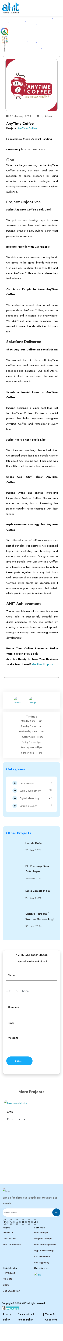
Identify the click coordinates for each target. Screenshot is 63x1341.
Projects (7, 1278)
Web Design (41, 1232)
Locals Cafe (33, 843)
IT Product (9, 1272)
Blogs (6, 1284)
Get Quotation (11, 1290)
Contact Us (9, 1238)
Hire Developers (12, 1244)
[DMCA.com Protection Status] (10, 1308)
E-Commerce (42, 1256)
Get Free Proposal (43, 664)
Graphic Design (36, 805)
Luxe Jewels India (37, 891)
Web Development (36, 790)
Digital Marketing (36, 798)
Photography (41, 1262)
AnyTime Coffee (27, 128)
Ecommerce (36, 783)
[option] (31, 1112)
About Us (8, 1232)
